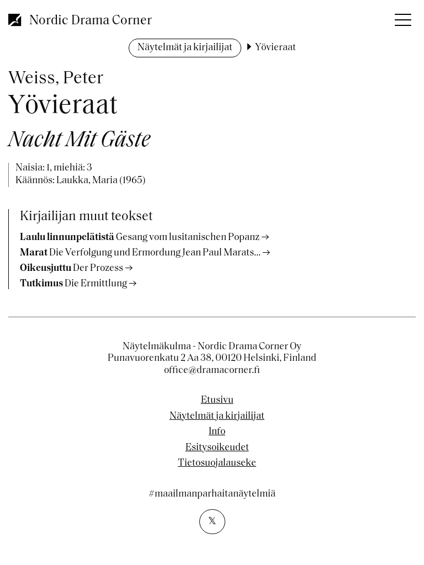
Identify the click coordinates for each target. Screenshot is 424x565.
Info (217, 432)
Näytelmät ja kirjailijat (184, 48)
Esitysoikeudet (217, 448)
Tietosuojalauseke (217, 463)
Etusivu (217, 401)
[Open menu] (402, 16)
